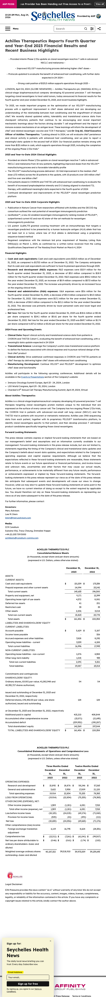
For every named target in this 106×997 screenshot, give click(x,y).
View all (100, 4)
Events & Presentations (32, 377)
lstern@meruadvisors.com (18, 518)
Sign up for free (28, 983)
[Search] (86, 29)
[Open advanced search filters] (92, 29)
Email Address (15, 972)
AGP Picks (8, 4)
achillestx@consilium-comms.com (21, 538)
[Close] (50, 941)
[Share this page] (99, 28)
